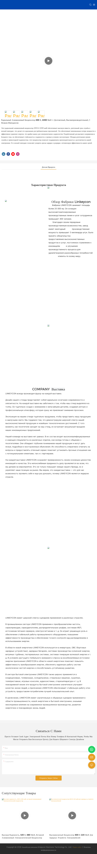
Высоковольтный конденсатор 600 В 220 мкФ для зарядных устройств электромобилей (71, 836)
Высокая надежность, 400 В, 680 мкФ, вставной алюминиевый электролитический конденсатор (23, 836)
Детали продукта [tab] (48, 167)
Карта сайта (77, 847)
